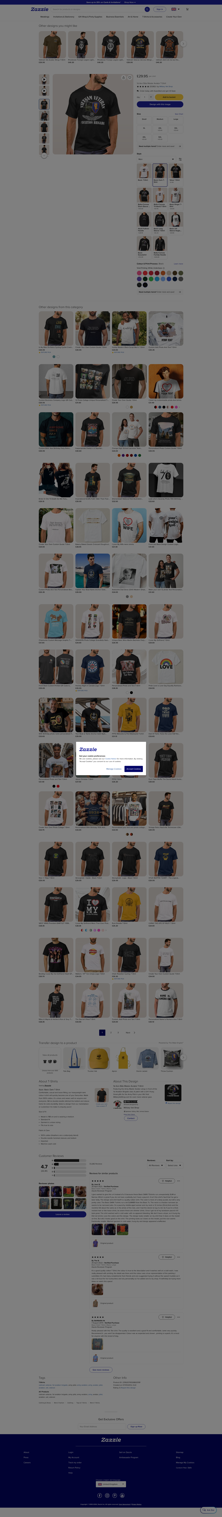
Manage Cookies (113, 769)
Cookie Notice (110, 759)
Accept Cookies (134, 769)
